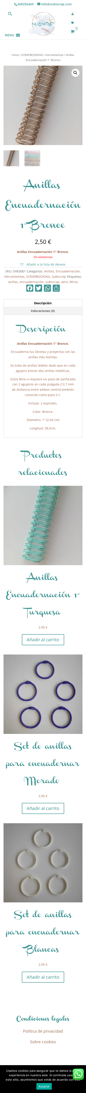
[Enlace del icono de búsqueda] (10, 15)
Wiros (73, 282)
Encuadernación (68, 271)
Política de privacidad (43, 1031)
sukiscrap (52, 282)
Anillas (49, 271)
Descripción (43, 303)
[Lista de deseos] (74, 22)
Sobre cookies (43, 1041)
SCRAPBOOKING (32, 55)
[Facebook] (29, 289)
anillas (13, 282)
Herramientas (54, 55)
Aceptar (44, 1086)
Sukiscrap (59, 276)
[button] (9, 29)
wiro (64, 282)
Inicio (15, 55)
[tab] (43, 303)
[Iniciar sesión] (74, 14)
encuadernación (32, 282)
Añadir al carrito (43, 640)
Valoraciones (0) (43, 311)
